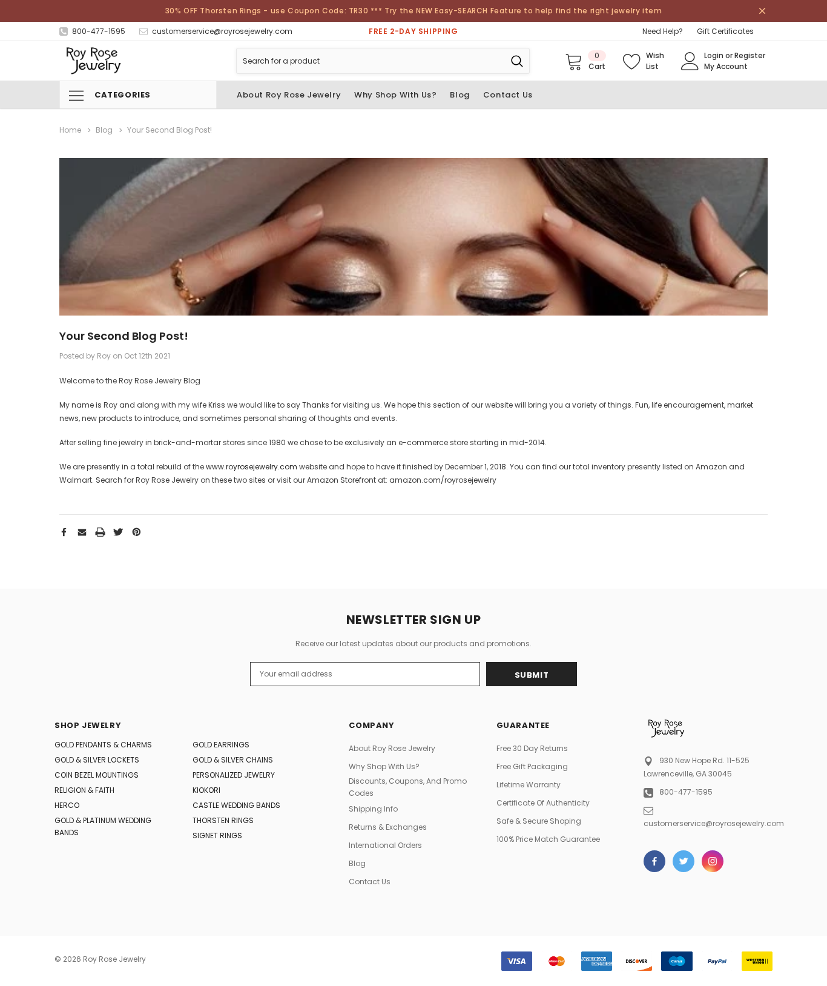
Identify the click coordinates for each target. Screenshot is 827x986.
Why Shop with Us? (384, 766)
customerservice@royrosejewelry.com (714, 823)
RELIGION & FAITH (84, 790)
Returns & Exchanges (388, 827)
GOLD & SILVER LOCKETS (96, 760)
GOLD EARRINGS (221, 745)
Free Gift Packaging (532, 766)
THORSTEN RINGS (223, 820)
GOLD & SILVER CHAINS (233, 760)
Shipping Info (373, 809)
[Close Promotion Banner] (762, 10)
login (713, 55)
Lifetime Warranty (528, 784)
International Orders (385, 845)
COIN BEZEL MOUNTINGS (96, 775)
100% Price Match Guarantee (548, 839)
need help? (662, 31)
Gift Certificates (725, 31)
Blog (357, 863)
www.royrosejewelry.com (251, 467)
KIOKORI (206, 790)
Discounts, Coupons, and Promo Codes (408, 787)
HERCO (66, 805)
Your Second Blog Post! (123, 335)
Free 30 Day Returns (532, 748)
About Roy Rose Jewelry (392, 748)
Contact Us (369, 881)
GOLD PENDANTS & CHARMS (103, 745)
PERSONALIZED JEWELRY (234, 775)
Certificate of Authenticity (543, 803)
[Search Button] (517, 60)
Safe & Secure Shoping (538, 821)
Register (749, 55)
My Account (726, 66)
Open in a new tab (654, 861)
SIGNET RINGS (217, 835)
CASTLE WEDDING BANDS (236, 805)
